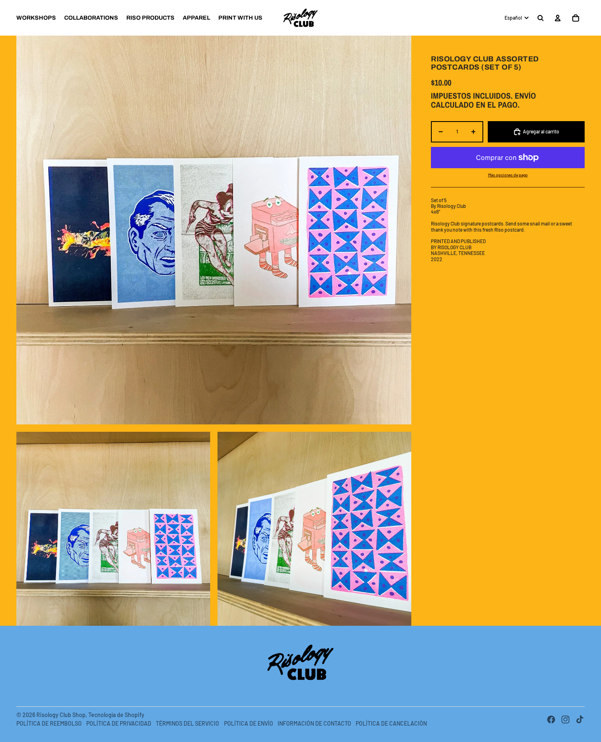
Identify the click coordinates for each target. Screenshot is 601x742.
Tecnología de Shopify (116, 714)
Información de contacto (314, 723)
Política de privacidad (118, 723)
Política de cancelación (391, 723)
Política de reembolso (49, 723)
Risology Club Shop (60, 714)
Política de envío (248, 723)
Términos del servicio (187, 723)
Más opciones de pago (508, 174)
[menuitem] (36, 18)
